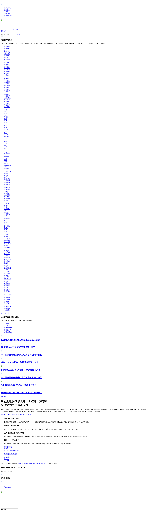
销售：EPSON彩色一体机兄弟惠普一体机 (20, 362)
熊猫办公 (7, 184)
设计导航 (7, 179)
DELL (6, 112)
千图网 (6, 173)
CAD (5, 160)
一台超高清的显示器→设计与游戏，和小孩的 (21, 392)
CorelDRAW (7, 165)
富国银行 (7, 101)
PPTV (6, 210)
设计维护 (7, 181)
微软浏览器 (7, 243)
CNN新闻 (7, 238)
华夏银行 (7, 91)
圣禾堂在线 (7, 171)
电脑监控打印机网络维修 (25, 463)
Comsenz (6, 459)
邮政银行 (7, 78)
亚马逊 (6, 234)
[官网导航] (1, 4)
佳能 (5, 122)
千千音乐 (7, 257)
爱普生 (6, 117)
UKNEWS (7, 247)
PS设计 (6, 161)
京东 (5, 220)
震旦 (5, 120)
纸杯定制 (7, 297)
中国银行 (7, 82)
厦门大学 (7, 287)
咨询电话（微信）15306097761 (10, 414)
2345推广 (7, 193)
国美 (5, 231)
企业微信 (7, 153)
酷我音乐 (7, 254)
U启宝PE (7, 54)
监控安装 (7, 325)
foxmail (6, 305)
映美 (5, 125)
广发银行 (7, 96)
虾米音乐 (7, 261)
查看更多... (4, 396)
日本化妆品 (7, 306)
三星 (5, 138)
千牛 (5, 148)
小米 (5, 131)
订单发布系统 (8, 447)
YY (5, 150)
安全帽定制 (7, 303)
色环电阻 (7, 289)
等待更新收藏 (5, 313)
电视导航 (7, 203)
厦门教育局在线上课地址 (11, 450)
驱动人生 (7, 50)
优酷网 (6, 212)
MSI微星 (6, 136)
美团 (5, 224)
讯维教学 (7, 187)
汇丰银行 (7, 84)
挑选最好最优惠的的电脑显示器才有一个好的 (21, 377)
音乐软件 (7, 250)
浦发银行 (7, 89)
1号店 (6, 228)
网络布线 (7, 331)
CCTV (6, 216)
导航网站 (7, 284)
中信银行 (7, 87)
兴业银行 (7, 68)
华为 (5, 133)
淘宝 (5, 146)
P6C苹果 (6, 277)
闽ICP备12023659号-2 (10, 454)
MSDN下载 (7, 279)
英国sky (6, 245)
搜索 (18, 34)
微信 (5, 143)
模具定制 (7, 308)
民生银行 (7, 103)
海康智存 (7, 168)
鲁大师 (6, 57)
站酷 (5, 177)
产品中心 (7, 12)
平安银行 (7, 105)
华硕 (5, 110)
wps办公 (6, 166)
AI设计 (6, 163)
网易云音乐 (7, 259)
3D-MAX (7, 158)
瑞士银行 (7, 107)
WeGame (6, 293)
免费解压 (7, 285)
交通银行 (7, 75)
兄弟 (5, 115)
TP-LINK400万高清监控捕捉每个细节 (18, 347)
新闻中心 (7, 10)
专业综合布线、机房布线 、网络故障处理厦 (21, 370)
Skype (6, 152)
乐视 (5, 207)
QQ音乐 (6, 255)
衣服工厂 (7, 301)
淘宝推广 (7, 195)
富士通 (6, 129)
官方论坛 (7, 457)
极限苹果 (7, 275)
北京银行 (7, 94)
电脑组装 (7, 310)
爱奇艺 (6, 205)
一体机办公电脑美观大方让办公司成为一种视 (21, 355)
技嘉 (5, 119)
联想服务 (7, 198)
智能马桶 (7, 299)
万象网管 (7, 200)
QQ (5, 145)
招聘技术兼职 (8, 333)
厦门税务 (7, 273)
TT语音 (6, 156)
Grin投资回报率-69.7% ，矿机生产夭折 (19, 385)
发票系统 (7, 219)
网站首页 (8, 8)
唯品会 (6, 229)
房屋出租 (7, 48)
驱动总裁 (7, 52)
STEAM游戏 (8, 294)
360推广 (6, 191)
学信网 (6, 282)
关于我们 (7, 13)
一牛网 (6, 270)
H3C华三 (7, 134)
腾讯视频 (7, 209)
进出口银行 (7, 98)
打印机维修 (7, 329)
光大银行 (7, 85)
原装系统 (7, 55)
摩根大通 (7, 99)
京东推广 (7, 196)
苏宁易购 (7, 226)
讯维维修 (7, 189)
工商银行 (7, 80)
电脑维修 (7, 323)
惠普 (5, 113)
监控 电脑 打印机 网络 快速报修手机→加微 (20, 340)
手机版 (6, 449)
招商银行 (7, 71)
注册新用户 (17, 29)
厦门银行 (7, 62)
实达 (5, 127)
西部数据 (7, 59)
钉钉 (5, 141)
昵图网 (6, 175)
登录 (12, 29)
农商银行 (7, 73)
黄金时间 (7, 242)
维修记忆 (8, 15)
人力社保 (7, 271)
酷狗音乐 (7, 252)
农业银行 (7, 66)
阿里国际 (7, 236)
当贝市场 (7, 214)
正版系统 (7, 46)
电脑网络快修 (8, 327)
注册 (2, 31)
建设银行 (7, 64)
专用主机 (7, 460)
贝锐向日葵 (7, 268)
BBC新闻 (7, 240)
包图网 (6, 263)
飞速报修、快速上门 (26, 414)
